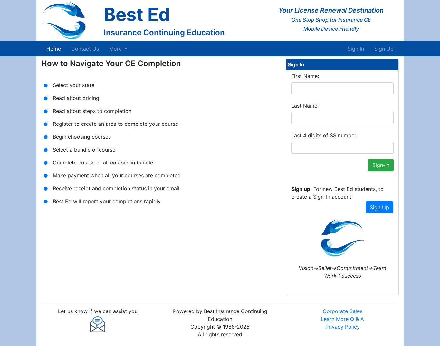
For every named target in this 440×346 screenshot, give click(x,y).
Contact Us (85, 48)
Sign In (356, 48)
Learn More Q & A (342, 319)
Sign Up (384, 48)
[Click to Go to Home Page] (70, 20)
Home (54, 48)
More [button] (116, 48)
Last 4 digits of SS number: (324, 135)
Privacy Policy (342, 326)
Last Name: (305, 106)
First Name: (305, 76)
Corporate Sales (342, 311)
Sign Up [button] (379, 207)
